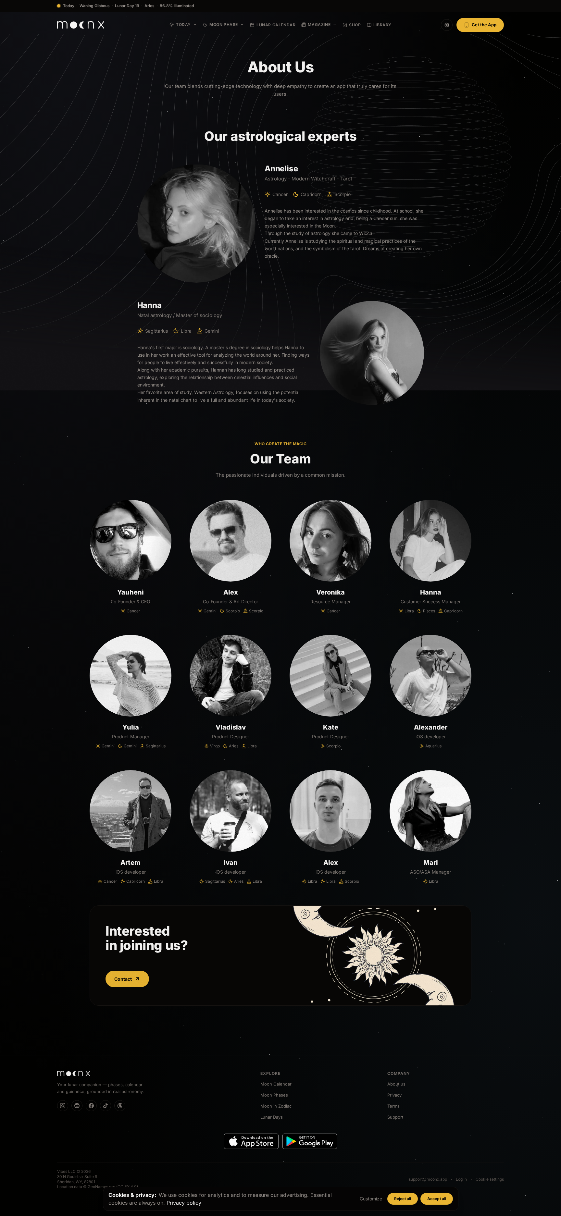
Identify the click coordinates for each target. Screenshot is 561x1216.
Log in (461, 1179)
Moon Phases (274, 1095)
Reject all (402, 1198)
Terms (393, 1106)
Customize (371, 1198)
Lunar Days (271, 1117)
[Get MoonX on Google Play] (309, 1141)
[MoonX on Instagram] (62, 1105)
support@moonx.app (428, 1179)
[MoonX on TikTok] (105, 1105)
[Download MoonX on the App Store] (251, 1141)
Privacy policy (184, 1202)
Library (382, 24)
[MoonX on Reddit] (76, 1105)
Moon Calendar (276, 1084)
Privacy (394, 1095)
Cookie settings (490, 1179)
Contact (123, 979)
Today (183, 24)
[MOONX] (73, 1073)
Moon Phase (223, 24)
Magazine (319, 24)
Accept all (436, 1198)
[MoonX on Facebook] (91, 1105)
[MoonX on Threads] (119, 1105)
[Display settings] (447, 25)
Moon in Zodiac (276, 1106)
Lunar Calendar (275, 24)
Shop (355, 24)
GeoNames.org (101, 1186)
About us (396, 1084)
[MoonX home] (80, 25)
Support (395, 1117)
